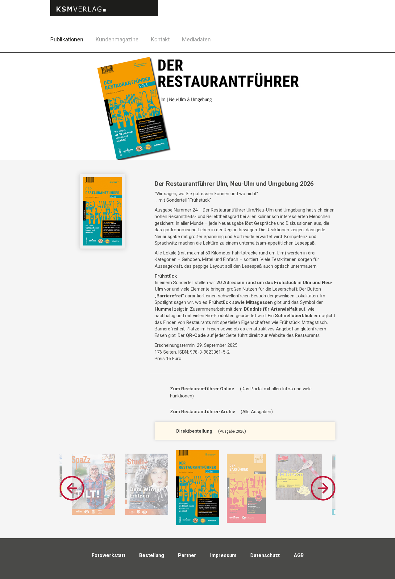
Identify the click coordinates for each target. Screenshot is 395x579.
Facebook (330, 38)
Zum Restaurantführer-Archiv (202, 411)
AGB (299, 555)
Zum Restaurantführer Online (202, 389)
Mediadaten (196, 39)
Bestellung (151, 555)
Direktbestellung (194, 431)
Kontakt (160, 39)
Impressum (223, 555)
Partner (187, 555)
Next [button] (323, 488)
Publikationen (66, 39)
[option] (93, 484)
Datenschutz (265, 555)
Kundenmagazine (117, 39)
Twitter (345, 47)
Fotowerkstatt (108, 555)
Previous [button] (72, 488)
